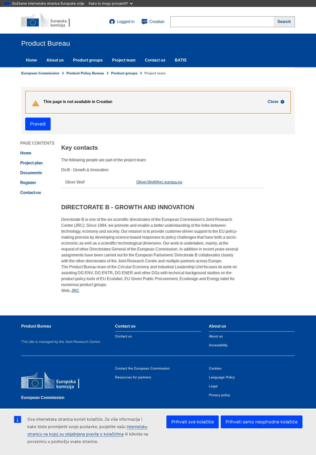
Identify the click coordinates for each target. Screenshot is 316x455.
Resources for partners (133, 377)
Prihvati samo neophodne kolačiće (261, 421)
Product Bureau (36, 326)
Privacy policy (219, 395)
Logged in (126, 22)
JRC (75, 291)
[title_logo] (51, 20)
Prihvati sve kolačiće (192, 421)
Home (31, 60)
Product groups (88, 60)
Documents (31, 173)
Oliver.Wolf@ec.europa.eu (159, 182)
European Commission (40, 73)
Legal (213, 386)
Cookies (215, 368)
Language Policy (222, 377)
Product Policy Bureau (85, 73)
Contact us (155, 60)
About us (55, 60)
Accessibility (218, 345)
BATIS (181, 60)
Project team (124, 60)
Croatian (153, 22)
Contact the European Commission (142, 368)
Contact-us (30, 192)
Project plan (31, 163)
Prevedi (38, 123)
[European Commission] (57, 381)
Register (28, 183)
